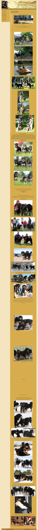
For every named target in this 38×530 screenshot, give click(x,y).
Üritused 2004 (4, 10)
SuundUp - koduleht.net (33, 529)
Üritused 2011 (4, 20)
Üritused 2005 (4, 12)
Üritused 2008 (4, 16)
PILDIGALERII (23, 191)
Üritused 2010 (4, 19)
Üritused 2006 (4, 13)
